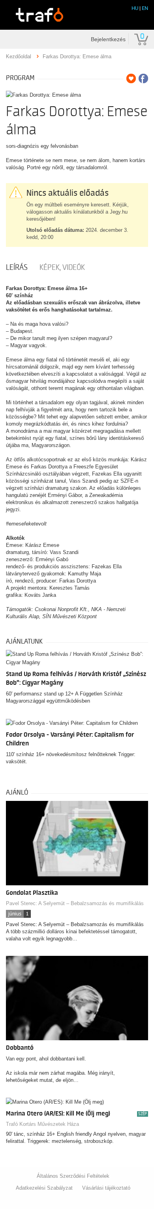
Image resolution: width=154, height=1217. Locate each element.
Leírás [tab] (17, 267)
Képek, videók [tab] (62, 267)
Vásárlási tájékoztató (106, 1188)
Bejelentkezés (108, 39)
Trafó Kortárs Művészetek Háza (42, 1124)
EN (145, 8)
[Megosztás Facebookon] (143, 78)
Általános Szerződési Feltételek (73, 1176)
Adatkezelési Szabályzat (44, 1188)
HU (134, 8)
